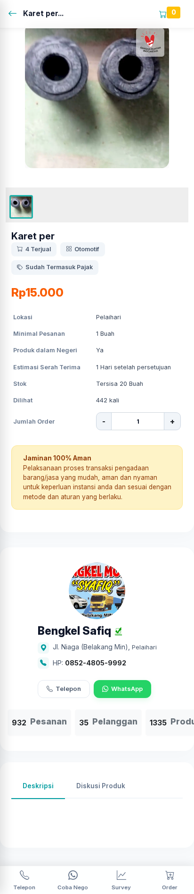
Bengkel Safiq (74, 631)
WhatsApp (127, 688)
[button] (21, 207)
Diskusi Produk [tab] (100, 786)
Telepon (68, 688)
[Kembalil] (15, 14)
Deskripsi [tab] (38, 786)
